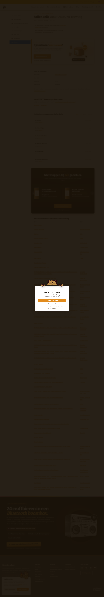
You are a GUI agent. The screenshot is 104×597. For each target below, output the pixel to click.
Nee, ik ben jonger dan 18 (52, 303)
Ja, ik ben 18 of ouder (52, 300)
